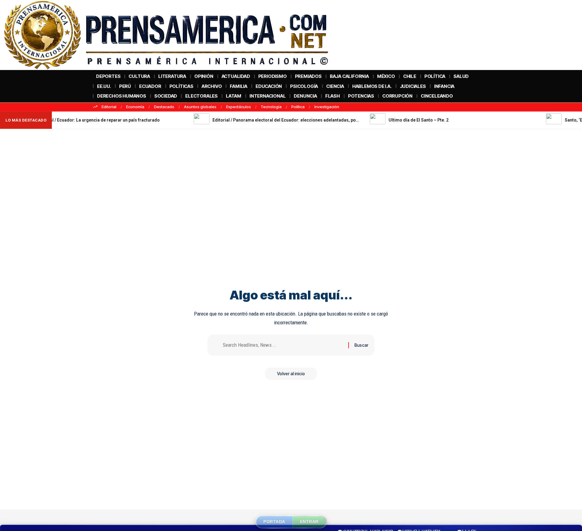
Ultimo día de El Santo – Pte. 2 (396, 120)
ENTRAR (309, 521)
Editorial (109, 106)
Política (298, 106)
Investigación (326, 106)
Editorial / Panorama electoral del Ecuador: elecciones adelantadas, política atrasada (275, 120)
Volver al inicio (291, 373)
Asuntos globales (200, 106)
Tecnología (271, 106)
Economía (135, 106)
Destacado (164, 106)
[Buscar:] (283, 345)
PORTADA (274, 521)
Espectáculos (238, 106)
